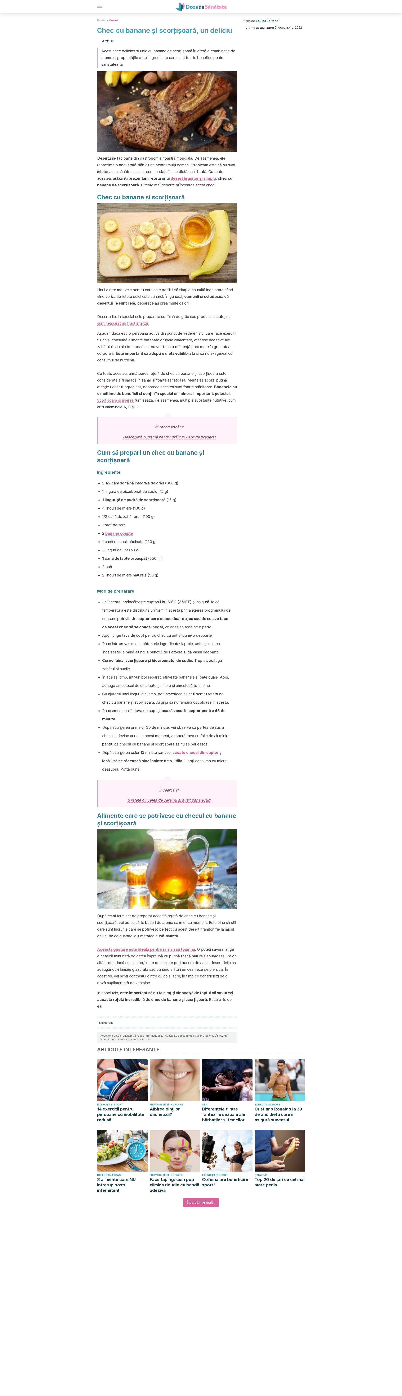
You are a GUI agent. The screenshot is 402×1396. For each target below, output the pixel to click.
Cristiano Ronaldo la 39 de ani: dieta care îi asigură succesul (278, 1114)
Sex (204, 1104)
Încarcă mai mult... (201, 1202)
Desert (113, 20)
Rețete (101, 20)
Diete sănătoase (109, 1175)
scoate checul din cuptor (196, 752)
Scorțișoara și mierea (115, 400)
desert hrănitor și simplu (193, 178)
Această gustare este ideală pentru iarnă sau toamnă (146, 949)
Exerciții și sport (110, 1104)
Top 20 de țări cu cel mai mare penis (279, 1182)
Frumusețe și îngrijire (166, 1104)
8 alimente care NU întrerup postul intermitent (116, 1185)
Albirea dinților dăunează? (165, 1112)
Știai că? (261, 1175)
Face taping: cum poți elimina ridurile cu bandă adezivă (174, 1185)
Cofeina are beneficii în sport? (226, 1182)
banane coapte (119, 533)
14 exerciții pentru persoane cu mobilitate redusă (120, 1114)
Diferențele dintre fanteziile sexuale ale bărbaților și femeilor (223, 1114)
